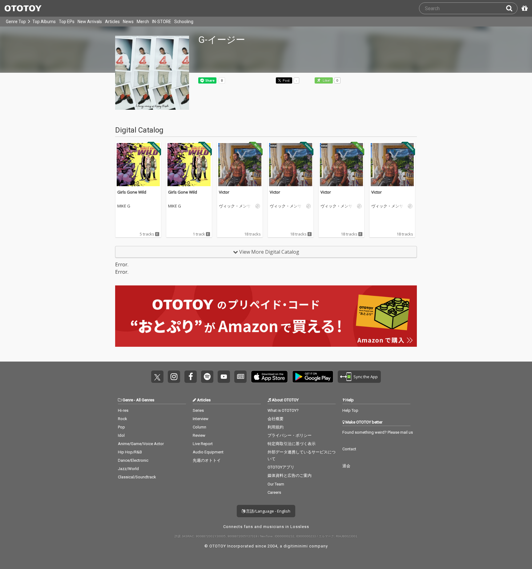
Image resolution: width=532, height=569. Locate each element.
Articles (112, 21)
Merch (143, 21)
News (128, 21)
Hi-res (123, 410)
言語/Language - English (267, 511)
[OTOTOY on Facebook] (190, 376)
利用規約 (276, 427)
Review (199, 435)
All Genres (145, 400)
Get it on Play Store (312, 376)
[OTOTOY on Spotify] (207, 376)
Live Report (203, 443)
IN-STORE (161, 21)
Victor (224, 192)
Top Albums (44, 21)
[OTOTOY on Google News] (240, 376)
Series (198, 410)
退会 (346, 466)
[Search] (511, 8)
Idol (121, 435)
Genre (128, 400)
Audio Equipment (208, 452)
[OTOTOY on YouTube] (224, 376)
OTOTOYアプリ (281, 467)
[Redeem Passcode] (523, 8)
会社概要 (276, 418)
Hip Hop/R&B (130, 452)
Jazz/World (128, 468)
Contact (349, 449)
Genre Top (16, 21)
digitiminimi (296, 546)
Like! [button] (326, 81)
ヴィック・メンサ (235, 206)
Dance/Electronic (133, 460)
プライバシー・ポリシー (290, 435)
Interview (200, 418)
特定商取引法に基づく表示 (292, 443)
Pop (121, 427)
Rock (122, 418)
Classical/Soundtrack (137, 477)
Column (199, 427)
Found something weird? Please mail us (377, 432)
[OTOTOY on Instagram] (174, 376)
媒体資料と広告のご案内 (290, 475)
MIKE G (123, 206)
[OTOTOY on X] (157, 376)
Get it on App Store (269, 376)
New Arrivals (90, 21)
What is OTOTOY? (283, 410)
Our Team (276, 484)
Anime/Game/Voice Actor (141, 443)
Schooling (183, 21)
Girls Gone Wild (131, 192)
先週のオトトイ (207, 460)
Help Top (350, 410)
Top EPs (67, 21)
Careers (274, 492)
